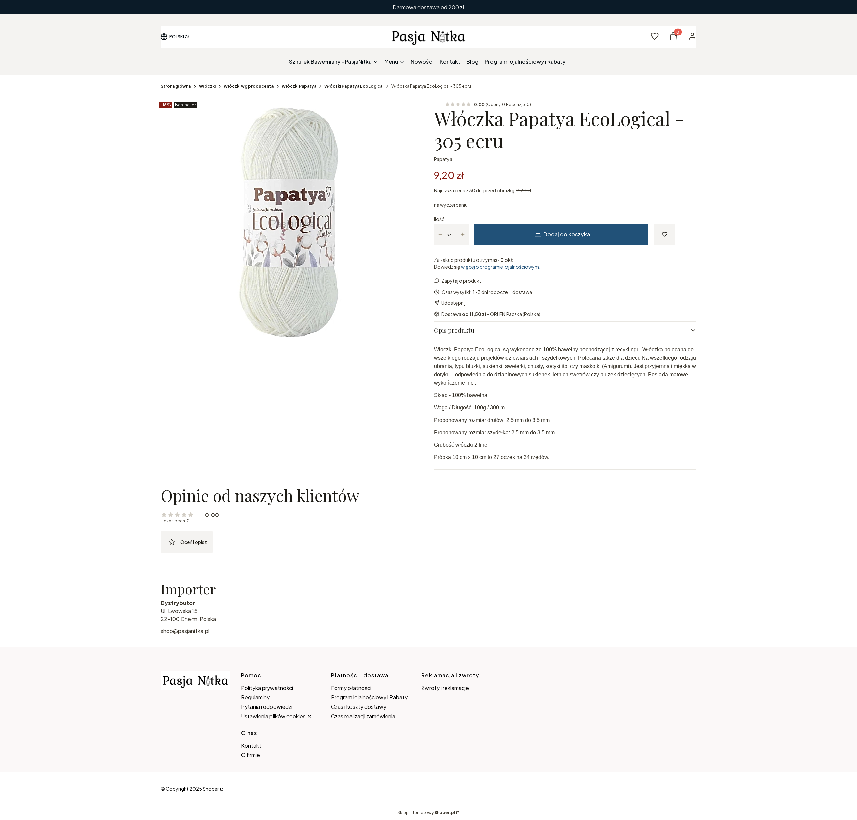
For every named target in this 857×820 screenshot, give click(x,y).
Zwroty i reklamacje (445, 687)
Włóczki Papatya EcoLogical (353, 86)
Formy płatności (351, 687)
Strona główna (176, 86)
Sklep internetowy (426, 812)
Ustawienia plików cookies (274, 716)
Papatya (443, 159)
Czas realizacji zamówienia (363, 716)
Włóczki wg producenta (249, 86)
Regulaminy (255, 697)
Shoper (211, 789)
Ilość (439, 219)
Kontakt (251, 745)
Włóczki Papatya (299, 86)
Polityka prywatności (267, 687)
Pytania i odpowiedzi (266, 706)
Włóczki (207, 86)
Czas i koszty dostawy (358, 706)
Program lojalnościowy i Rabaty (369, 697)
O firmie (250, 754)
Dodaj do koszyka (566, 234)
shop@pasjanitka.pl (185, 631)
